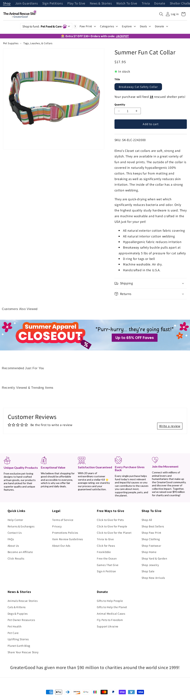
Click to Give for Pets (110, 520)
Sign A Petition (106, 571)
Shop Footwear (151, 545)
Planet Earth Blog (19, 645)
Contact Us (15, 532)
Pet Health (15, 626)
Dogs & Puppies (18, 613)
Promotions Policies (65, 532)
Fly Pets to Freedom (110, 620)
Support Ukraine (107, 626)
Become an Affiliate (20, 552)
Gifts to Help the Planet (112, 607)
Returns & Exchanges (21, 526)
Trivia (146, 3)
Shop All (147, 520)
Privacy (57, 526)
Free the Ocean (107, 558)
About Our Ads (61, 545)
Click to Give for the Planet (114, 532)
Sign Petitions (52, 3)
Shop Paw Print (151, 532)
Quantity (119, 104)
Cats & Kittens (17, 607)
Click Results (16, 558)
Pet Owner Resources (21, 620)
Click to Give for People (112, 526)
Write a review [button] (169, 426)
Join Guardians (26, 3)
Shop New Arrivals (153, 578)
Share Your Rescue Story (23, 652)
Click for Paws (106, 545)
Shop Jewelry (150, 565)
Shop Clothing (151, 539)
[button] (161, 14)
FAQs (11, 539)
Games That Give (108, 565)
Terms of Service (62, 520)
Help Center (15, 520)
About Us (13, 545)
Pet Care (13, 633)
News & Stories (101, 3)
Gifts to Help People (110, 601)
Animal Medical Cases (111, 613)
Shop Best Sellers (153, 526)
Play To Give (76, 3)
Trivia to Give (105, 539)
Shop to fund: (42, 26)
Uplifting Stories (18, 639)
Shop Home (149, 552)
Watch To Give (126, 3)
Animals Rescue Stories (23, 601)
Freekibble (104, 552)
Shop (7, 3)
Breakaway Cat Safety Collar (138, 87)
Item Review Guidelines (67, 539)
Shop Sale (148, 571)
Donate (159, 3)
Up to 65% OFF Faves (134, 337)
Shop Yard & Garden (154, 558)
